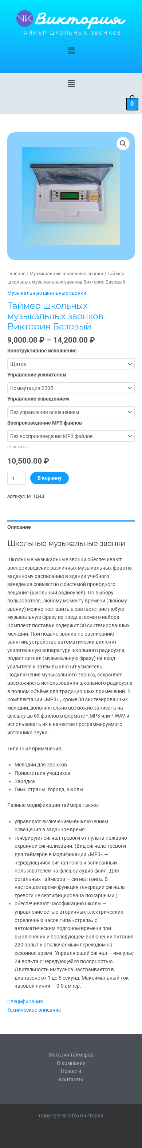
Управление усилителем (37, 375)
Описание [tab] (19, 527)
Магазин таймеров (71, 1055)
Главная (16, 273)
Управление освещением (38, 399)
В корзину (50, 478)
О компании (71, 1063)
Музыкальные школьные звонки (66, 273)
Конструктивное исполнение (42, 351)
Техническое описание (34, 1010)
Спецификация (25, 1001)
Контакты (71, 1079)
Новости (71, 1071)
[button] (71, 51)
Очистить (17, 447)
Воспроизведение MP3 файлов (44, 423)
